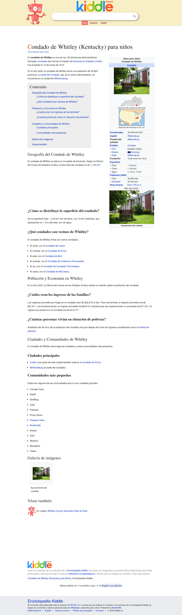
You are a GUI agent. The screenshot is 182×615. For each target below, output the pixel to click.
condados (42, 61)
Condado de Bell (53, 256)
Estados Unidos (94, 61)
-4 (140, 184)
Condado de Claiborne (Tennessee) (66, 261)
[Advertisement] (91, 34)
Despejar (128, 16)
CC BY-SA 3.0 (73, 605)
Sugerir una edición (112, 585)
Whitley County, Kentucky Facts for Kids (67, 510)
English (104, 23)
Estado (115, 151)
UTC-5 (136, 184)
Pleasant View (37, 420)
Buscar (134, 16)
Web (85, 23)
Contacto (100, 610)
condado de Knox (91, 362)
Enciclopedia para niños (38, 51)
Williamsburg (133, 135)
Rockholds (35, 425)
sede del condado (50, 74)
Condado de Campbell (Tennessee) (61, 266)
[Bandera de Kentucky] (129, 151)
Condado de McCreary (57, 271)
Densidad (116, 181)
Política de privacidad (82, 610)
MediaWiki (116, 607)
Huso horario (116, 184)
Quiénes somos (62, 610)
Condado (131, 65)
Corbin (33, 362)
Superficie (115, 162)
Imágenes (94, 23)
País (114, 148)
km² (135, 165)
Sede (114, 155)
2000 (123, 175)
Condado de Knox (57, 250)
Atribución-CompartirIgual (81, 573)
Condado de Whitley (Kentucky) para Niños (49, 578)
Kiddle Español (34, 610)
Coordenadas (116, 132)
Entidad (114, 145)
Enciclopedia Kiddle (77, 570)
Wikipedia (75, 607)
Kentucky (135, 151)
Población (115, 175)
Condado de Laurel (55, 245)
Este (130, 184)
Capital (113, 135)
